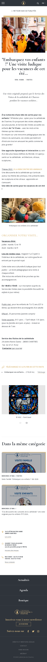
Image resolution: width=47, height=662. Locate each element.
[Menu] (3, 3)
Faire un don (24, 650)
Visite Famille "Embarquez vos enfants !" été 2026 (20, 479)
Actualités (23, 580)
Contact (23, 646)
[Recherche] (38, 3)
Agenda (23, 590)
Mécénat (23, 654)
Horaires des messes (12, 550)
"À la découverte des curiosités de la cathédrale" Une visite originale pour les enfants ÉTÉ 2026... (23, 513)
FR (43, 3)
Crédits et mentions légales (23, 642)
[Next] (26, 423)
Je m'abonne (23, 624)
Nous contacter (10, 562)
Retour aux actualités (24, 11)
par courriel (12, 348)
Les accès (8, 537)
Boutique (23, 600)
